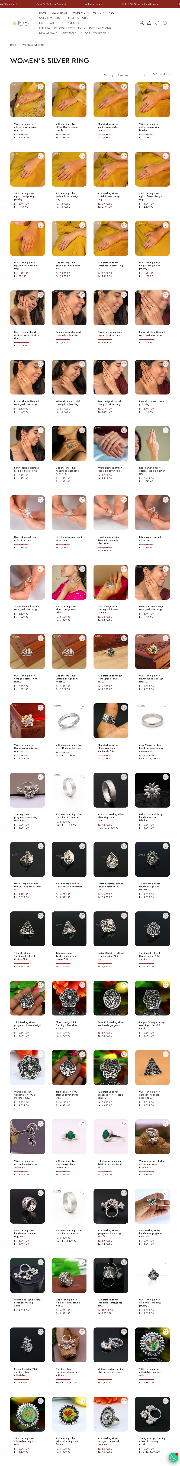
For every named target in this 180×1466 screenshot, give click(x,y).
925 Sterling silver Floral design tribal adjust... (66, 609)
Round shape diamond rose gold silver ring (26, 403)
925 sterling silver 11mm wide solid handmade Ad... (108, 748)
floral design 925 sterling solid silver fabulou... (108, 609)
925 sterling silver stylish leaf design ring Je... (110, 265)
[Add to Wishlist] (40, 86)
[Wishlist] (156, 23)
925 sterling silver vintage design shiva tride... (25, 678)
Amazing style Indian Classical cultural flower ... (69, 886)
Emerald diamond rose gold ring (151, 403)
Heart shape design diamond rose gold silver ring (109, 540)
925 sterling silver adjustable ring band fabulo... (67, 1441)
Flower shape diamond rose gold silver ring (110, 334)
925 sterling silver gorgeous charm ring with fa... (109, 1233)
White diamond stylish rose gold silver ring (68, 403)
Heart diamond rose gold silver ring (25, 539)
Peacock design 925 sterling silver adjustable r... (25, 1372)
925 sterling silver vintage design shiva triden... (67, 678)
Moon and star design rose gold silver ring (151, 608)
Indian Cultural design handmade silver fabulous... (151, 817)
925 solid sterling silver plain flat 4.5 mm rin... (69, 1232)
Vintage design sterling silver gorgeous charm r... (111, 1372)
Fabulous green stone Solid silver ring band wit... (110, 1164)
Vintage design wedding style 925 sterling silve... (24, 1094)
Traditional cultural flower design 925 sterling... (149, 886)
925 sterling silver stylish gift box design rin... (68, 265)
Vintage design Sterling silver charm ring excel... (152, 1441)
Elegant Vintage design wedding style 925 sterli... (152, 1025)
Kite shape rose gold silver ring (150, 539)
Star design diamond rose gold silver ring (109, 403)
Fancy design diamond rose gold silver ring (68, 334)
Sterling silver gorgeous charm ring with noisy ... (25, 817)
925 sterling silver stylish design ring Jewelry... (149, 127)
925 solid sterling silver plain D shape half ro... (69, 747)
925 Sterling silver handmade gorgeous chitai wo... (150, 1233)
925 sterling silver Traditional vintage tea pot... (110, 1303)
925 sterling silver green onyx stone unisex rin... (66, 1164)
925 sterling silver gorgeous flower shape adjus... (110, 1094)
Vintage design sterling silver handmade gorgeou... (152, 1164)
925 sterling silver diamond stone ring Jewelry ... (150, 1303)
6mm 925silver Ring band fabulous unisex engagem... (151, 748)
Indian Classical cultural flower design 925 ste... (111, 886)
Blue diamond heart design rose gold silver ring (27, 335)
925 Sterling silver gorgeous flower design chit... (27, 1025)
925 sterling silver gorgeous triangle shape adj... (149, 1094)
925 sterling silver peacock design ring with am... (25, 1164)
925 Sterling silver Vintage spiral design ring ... (68, 1303)
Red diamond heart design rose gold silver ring (152, 470)
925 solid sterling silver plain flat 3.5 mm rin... (69, 816)
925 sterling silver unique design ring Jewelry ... (149, 265)
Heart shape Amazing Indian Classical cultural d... (27, 886)
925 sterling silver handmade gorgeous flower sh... (67, 470)
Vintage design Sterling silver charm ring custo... (27, 1303)
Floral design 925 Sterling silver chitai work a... (67, 1025)
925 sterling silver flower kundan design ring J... (151, 678)
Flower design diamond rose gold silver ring (152, 334)
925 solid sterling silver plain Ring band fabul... (111, 817)
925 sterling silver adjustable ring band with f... (151, 1372)
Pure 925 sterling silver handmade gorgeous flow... (111, 1025)
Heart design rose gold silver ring (69, 539)
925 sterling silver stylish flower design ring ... (67, 196)
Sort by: (109, 75)
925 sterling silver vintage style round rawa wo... (108, 1441)
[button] (80, 12)
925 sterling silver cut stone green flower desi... (110, 678)
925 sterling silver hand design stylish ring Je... (108, 127)
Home (13, 45)
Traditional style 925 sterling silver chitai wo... (67, 1094)
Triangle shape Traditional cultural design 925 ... (24, 956)
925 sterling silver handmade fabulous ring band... (25, 1233)
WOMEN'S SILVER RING (33, 45)
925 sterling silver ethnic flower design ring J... (25, 127)
